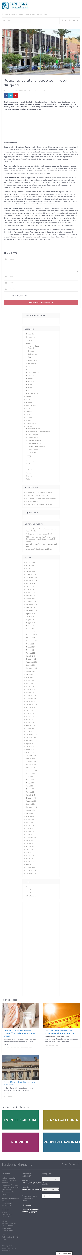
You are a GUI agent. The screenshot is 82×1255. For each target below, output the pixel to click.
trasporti (29, 476)
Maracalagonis (32, 360)
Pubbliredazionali (31, 423)
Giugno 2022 (30, 677)
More (35, 1050)
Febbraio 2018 (30, 828)
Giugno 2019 (30, 780)
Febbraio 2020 (31, 756)
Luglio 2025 (30, 586)
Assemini (31, 348)
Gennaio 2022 (30, 692)
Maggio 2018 (30, 819)
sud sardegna (30, 470)
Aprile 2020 (30, 750)
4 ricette (29, 340)
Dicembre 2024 (31, 602)
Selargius (31, 381)
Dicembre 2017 (31, 834)
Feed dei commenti (32, 893)
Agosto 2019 (30, 774)
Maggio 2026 (30, 562)
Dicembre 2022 (31, 659)
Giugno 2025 (30, 589)
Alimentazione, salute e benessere (39, 432)
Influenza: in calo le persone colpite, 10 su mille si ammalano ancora (19, 1033)
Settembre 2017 (31, 843)
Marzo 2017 (30, 861)
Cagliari (28, 396)
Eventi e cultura (33, 438)
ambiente (29, 343)
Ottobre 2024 (31, 608)
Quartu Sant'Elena (34, 372)
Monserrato (32, 363)
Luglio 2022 (30, 674)
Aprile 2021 (29, 719)
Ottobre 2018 (30, 804)
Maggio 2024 (30, 623)
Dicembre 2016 (31, 870)
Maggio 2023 (30, 647)
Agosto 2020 (30, 744)
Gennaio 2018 (30, 831)
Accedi (28, 887)
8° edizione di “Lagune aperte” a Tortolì (39, 504)
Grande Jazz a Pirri (32, 501)
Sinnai (30, 387)
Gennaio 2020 (30, 759)
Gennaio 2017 (30, 867)
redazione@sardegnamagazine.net (33, 1183)
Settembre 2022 (31, 668)
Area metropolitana (32, 346)
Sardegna (39, 90)
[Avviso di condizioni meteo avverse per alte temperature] (61, 1015)
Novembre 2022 (31, 662)
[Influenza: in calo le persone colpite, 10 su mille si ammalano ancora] (20, 1015)
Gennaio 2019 (30, 795)
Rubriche (29, 427)
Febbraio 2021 (30, 725)
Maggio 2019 (30, 783)
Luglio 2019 (29, 777)
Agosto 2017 (30, 846)
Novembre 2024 (31, 605)
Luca (27, 544)
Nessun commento (52, 90)
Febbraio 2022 (31, 689)
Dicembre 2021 (31, 695)
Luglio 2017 (29, 849)
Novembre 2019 (31, 765)
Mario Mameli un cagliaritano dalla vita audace (41, 498)
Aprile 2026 (30, 565)
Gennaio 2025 (30, 599)
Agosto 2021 (30, 707)
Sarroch (30, 378)
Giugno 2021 (30, 713)
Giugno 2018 (30, 816)
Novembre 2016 (31, 873)
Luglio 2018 (29, 813)
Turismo (28, 479)
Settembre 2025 (31, 580)
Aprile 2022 (30, 683)
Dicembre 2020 (31, 731)
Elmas (29, 357)
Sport (28, 464)
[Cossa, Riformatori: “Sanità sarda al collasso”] (20, 1067)
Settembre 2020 (31, 741)
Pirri (29, 366)
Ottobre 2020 (31, 738)
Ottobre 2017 (30, 840)
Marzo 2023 (30, 650)
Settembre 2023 (31, 641)
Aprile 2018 (29, 822)
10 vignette (30, 334)
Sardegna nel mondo (34, 444)
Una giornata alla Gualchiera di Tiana (37, 495)
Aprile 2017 (29, 858)
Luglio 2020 (30, 747)
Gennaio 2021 (30, 728)
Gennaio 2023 (30, 656)
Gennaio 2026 (30, 571)
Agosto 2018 (30, 810)
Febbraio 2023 (31, 653)
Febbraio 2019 (30, 792)
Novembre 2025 (31, 577)
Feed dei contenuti (32, 890)
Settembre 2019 (31, 771)
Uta (29, 390)
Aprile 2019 (29, 786)
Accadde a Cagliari (34, 429)
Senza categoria (31, 461)
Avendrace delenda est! (44, 534)
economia (29, 402)
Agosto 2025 (30, 583)
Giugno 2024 (30, 620)
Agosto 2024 (30, 614)
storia (28, 467)
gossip (28, 408)
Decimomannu (32, 354)
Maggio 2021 (30, 716)
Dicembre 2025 (31, 574)
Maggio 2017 (30, 855)
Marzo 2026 (30, 568)
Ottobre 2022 (31, 665)
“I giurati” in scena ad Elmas (43, 549)
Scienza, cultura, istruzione (36, 447)
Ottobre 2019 (30, 768)
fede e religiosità (31, 405)
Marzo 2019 (30, 789)
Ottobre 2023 (30, 638)
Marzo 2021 (30, 722)
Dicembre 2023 (31, 632)
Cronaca (28, 399)
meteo (30, 458)
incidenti (29, 411)
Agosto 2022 (30, 671)
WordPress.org (31, 896)
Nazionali (29, 417)
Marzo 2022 (30, 686)
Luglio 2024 (30, 617)
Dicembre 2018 (31, 798)
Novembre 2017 (31, 837)
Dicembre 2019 (31, 762)
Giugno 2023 (30, 644)
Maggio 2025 (30, 592)
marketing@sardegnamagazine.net (33, 1189)
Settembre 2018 (31, 807)
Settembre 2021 (31, 704)
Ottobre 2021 (30, 701)
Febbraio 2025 (31, 596)
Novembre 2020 (31, 735)
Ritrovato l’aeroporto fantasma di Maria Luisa (41, 545)
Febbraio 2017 (30, 864)
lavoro (32, 90)
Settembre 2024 (31, 611)
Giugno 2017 (30, 852)
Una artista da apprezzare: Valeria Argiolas (41, 530)
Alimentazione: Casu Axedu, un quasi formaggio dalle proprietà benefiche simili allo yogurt (41, 539)
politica (28, 420)
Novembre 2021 (31, 698)
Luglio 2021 (29, 710)
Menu (74, 3)
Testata (28, 473)
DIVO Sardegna (33, 435)
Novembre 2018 (31, 801)
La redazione (9, 90)
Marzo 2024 (30, 626)
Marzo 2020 (30, 753)
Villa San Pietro (33, 393)
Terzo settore (32, 453)
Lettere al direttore (34, 441)
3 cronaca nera (31, 337)
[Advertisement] (41, 127)
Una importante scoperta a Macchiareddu (39, 492)
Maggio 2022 (30, 680)
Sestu (30, 384)
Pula (29, 369)
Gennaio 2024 (30, 629)
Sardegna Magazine (17, 1164)
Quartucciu (31, 375)
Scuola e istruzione (34, 450)
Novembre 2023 (31, 635)
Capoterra (31, 351)
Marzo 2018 (30, 825)
